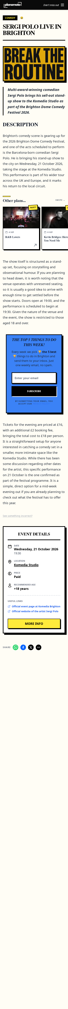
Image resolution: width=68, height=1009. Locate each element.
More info (34, 623)
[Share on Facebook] (23, 647)
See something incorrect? (17, 515)
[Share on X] (31, 647)
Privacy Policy (41, 403)
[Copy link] (38, 647)
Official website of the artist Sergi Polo (35, 611)
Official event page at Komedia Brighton (36, 606)
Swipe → (60, 200)
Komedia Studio (26, 565)
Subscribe (34, 391)
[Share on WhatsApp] (15, 647)
